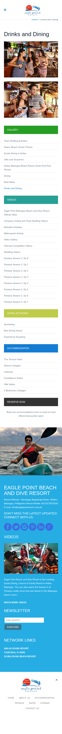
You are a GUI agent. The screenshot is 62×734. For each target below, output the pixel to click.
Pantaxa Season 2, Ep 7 (16, 302)
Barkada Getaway (13, 227)
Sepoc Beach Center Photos (18, 147)
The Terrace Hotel (13, 359)
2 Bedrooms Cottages (15, 390)
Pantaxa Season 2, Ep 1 (16, 264)
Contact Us (32, 708)
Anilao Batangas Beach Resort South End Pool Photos (27, 167)
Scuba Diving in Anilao (15, 153)
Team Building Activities (15, 141)
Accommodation (44, 698)
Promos (19, 703)
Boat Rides (9, 182)
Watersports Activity (14, 233)
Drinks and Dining (13, 188)
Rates (32, 703)
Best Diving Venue (13, 330)
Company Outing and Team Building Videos (26, 221)
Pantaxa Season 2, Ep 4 (16, 283)
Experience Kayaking (14, 337)
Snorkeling (9, 324)
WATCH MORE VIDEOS (15, 602)
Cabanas (8, 372)
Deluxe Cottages (12, 365)
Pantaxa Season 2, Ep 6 (16, 295)
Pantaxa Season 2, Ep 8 (16, 258)
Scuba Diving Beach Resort (20, 656)
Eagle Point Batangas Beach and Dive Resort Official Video (26, 213)
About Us (24, 698)
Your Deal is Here (14, 652)
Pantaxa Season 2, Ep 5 (16, 289)
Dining (7, 176)
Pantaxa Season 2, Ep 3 (16, 277)
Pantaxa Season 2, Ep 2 (16, 270)
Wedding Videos (12, 252)
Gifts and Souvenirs (14, 159)
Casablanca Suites (13, 378)
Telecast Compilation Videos (18, 246)
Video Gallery (10, 239)
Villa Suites (9, 384)
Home (35, 19)
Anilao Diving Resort (16, 648)
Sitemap (45, 703)
